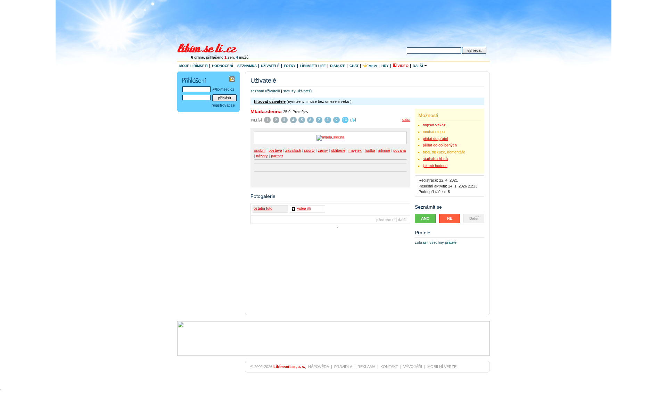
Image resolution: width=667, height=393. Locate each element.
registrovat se (223, 105)
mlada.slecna (266, 111)
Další (418, 66)
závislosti (293, 150)
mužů (242, 57)
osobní (259, 150)
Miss (372, 66)
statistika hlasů (435, 159)
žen (229, 57)
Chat (354, 66)
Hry (385, 66)
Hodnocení (222, 66)
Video (402, 66)
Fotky (290, 66)
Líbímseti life (313, 66)
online (197, 57)
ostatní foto (263, 208)
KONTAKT (389, 367)
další (406, 119)
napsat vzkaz (434, 125)
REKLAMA (366, 367)
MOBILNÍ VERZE (441, 367)
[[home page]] (211, 47)
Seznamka (247, 66)
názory (262, 156)
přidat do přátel (435, 138)
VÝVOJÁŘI (412, 367)
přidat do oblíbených (440, 145)
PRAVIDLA (343, 367)
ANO (425, 218)
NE (449, 218)
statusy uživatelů (297, 91)
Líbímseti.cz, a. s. (289, 367)
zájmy (323, 150)
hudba (370, 150)
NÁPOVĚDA (318, 367)
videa (304, 208)
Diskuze (337, 66)
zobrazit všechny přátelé (435, 242)
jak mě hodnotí (435, 166)
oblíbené (338, 150)
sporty (309, 150)
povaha (399, 150)
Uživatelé (270, 66)
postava (275, 150)
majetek (355, 150)
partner (277, 156)
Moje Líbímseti (193, 66)
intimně (384, 150)
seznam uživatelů (265, 91)
